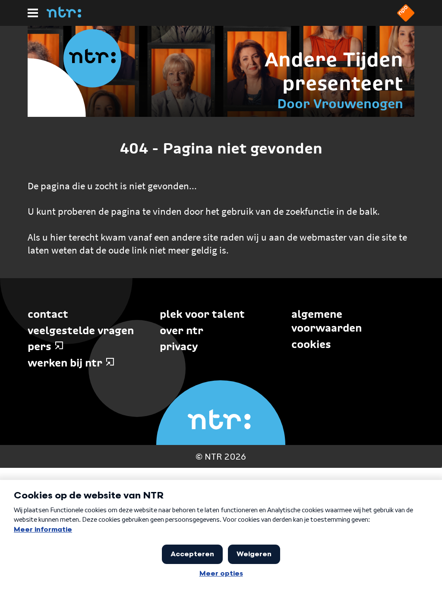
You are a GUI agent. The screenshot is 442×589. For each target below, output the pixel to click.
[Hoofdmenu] (32, 12)
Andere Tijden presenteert (334, 71)
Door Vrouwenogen (340, 103)
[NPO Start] (405, 19)
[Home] (64, 15)
